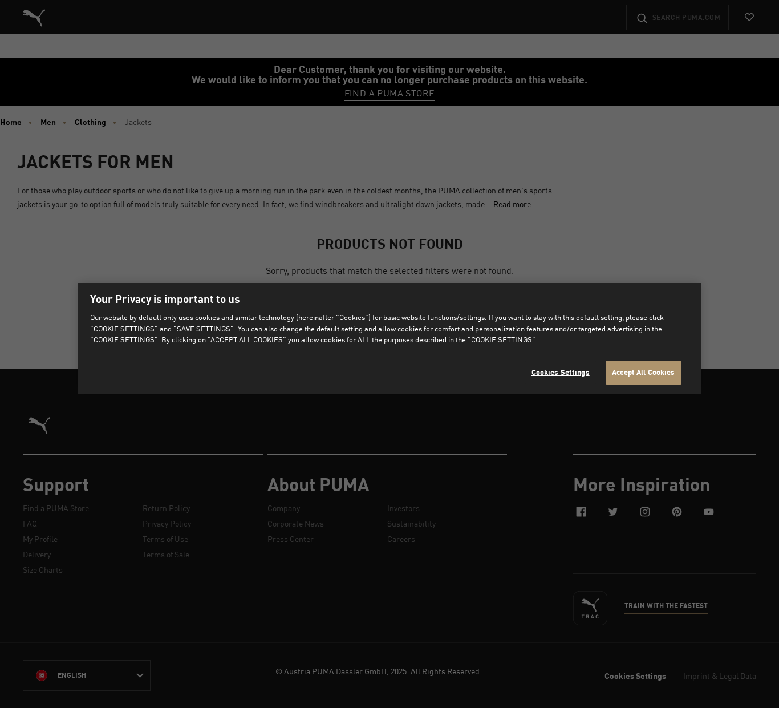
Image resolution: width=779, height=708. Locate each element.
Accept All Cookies (643, 372)
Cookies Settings (560, 372)
